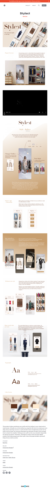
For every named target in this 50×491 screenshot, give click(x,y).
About (34, 5)
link (9, 473)
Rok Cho (25, 16)
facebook (7, 473)
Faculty (28, 5)
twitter (4, 473)
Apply (44, 5)
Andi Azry (5, 457)
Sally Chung (12, 457)
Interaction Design (8, 447)
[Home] (4, 5)
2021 (4, 462)
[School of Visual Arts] (25, 486)
